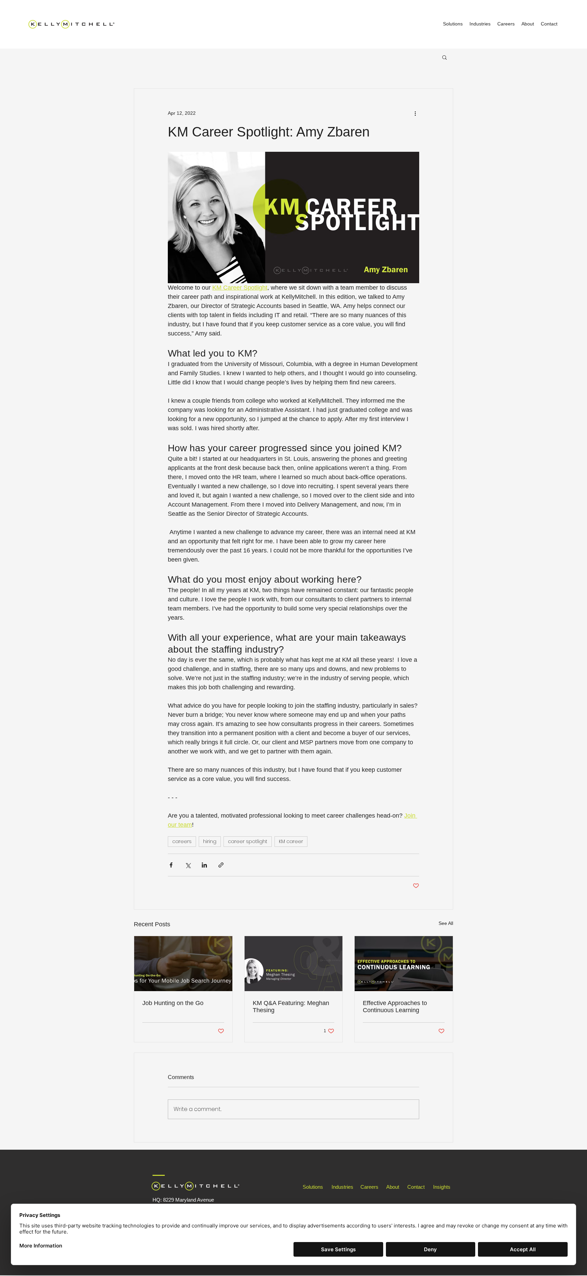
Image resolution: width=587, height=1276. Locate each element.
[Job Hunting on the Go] (183, 963)
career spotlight (247, 841)
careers (182, 841)
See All (446, 923)
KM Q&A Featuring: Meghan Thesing (291, 1007)
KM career (291, 841)
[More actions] (415, 113)
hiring (209, 841)
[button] (444, 57)
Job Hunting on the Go (172, 1003)
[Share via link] (221, 865)
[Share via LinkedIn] (204, 865)
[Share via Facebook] (171, 865)
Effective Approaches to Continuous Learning (395, 1007)
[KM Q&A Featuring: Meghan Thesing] (294, 963)
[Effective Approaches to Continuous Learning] (404, 963)
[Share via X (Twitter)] (187, 865)
